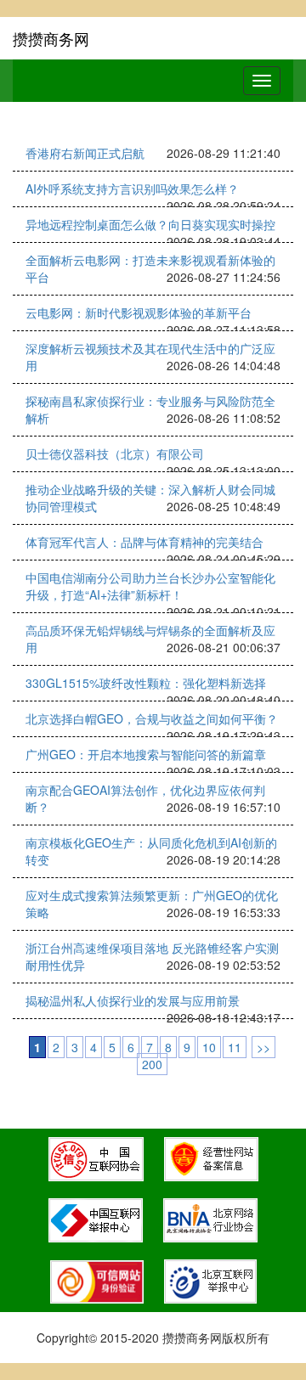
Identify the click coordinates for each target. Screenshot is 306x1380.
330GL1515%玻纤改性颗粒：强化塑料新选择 (146, 682)
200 (152, 1064)
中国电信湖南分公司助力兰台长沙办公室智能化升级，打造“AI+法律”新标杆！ (150, 586)
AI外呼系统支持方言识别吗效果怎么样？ (132, 188)
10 (209, 1047)
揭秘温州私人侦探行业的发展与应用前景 (133, 1000)
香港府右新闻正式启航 (85, 152)
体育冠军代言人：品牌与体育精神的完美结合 (145, 541)
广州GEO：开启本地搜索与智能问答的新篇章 (146, 754)
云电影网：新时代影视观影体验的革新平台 (139, 312)
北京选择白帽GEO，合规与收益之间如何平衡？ (152, 718)
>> (263, 1047)
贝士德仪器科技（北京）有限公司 (115, 453)
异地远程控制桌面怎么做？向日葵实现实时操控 (150, 224)
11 (234, 1047)
